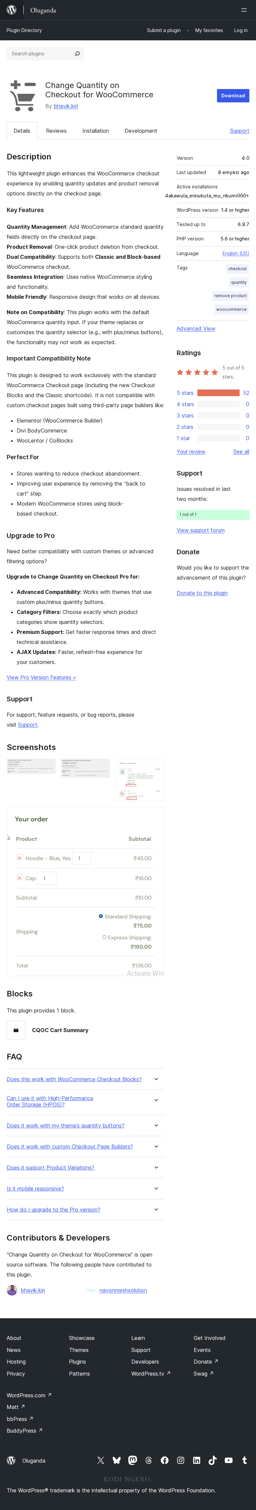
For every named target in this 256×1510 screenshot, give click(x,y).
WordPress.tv (151, 1373)
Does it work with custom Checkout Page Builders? (70, 1147)
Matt (16, 1407)
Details (22, 130)
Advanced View (196, 328)
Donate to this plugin (202, 593)
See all (241, 451)
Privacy (16, 1373)
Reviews (56, 130)
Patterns (79, 1373)
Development (141, 130)
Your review (191, 451)
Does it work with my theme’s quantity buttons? (65, 1125)
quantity (239, 282)
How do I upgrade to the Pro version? (53, 1210)
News (14, 1350)
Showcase (82, 1338)
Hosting (16, 1361)
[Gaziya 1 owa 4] (46, 767)
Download (233, 95)
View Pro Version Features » (41, 677)
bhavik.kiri (66, 106)
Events (202, 1350)
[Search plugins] (77, 53)
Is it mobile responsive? (35, 1189)
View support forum (201, 530)
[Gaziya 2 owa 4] (101, 767)
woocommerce (231, 309)
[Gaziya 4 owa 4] (155, 816)
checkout (237, 268)
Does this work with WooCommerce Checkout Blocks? (74, 1079)
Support (239, 130)
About (14, 1338)
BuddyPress (25, 1430)
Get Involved (210, 1338)
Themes (79, 1350)
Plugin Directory (24, 30)
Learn (138, 1338)
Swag (204, 1373)
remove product (230, 295)
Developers (145, 1361)
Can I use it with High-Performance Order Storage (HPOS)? (50, 1101)
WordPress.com (29, 1395)
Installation (95, 130)
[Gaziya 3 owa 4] (155, 767)
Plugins (77, 1361)
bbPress (20, 1419)
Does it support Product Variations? (50, 1168)
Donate (206, 1361)
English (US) (236, 253)
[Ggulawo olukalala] (245, 10)
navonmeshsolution (123, 1290)
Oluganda (33, 1460)
